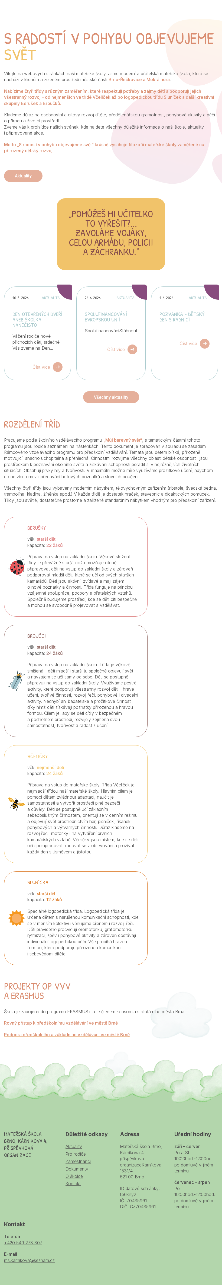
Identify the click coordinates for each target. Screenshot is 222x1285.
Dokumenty (77, 1169)
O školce (74, 1176)
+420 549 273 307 (23, 1242)
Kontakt (73, 1183)
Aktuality (23, 175)
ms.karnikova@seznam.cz (29, 1260)
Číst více (41, 367)
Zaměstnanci (78, 1161)
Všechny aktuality (111, 397)
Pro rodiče (76, 1154)
